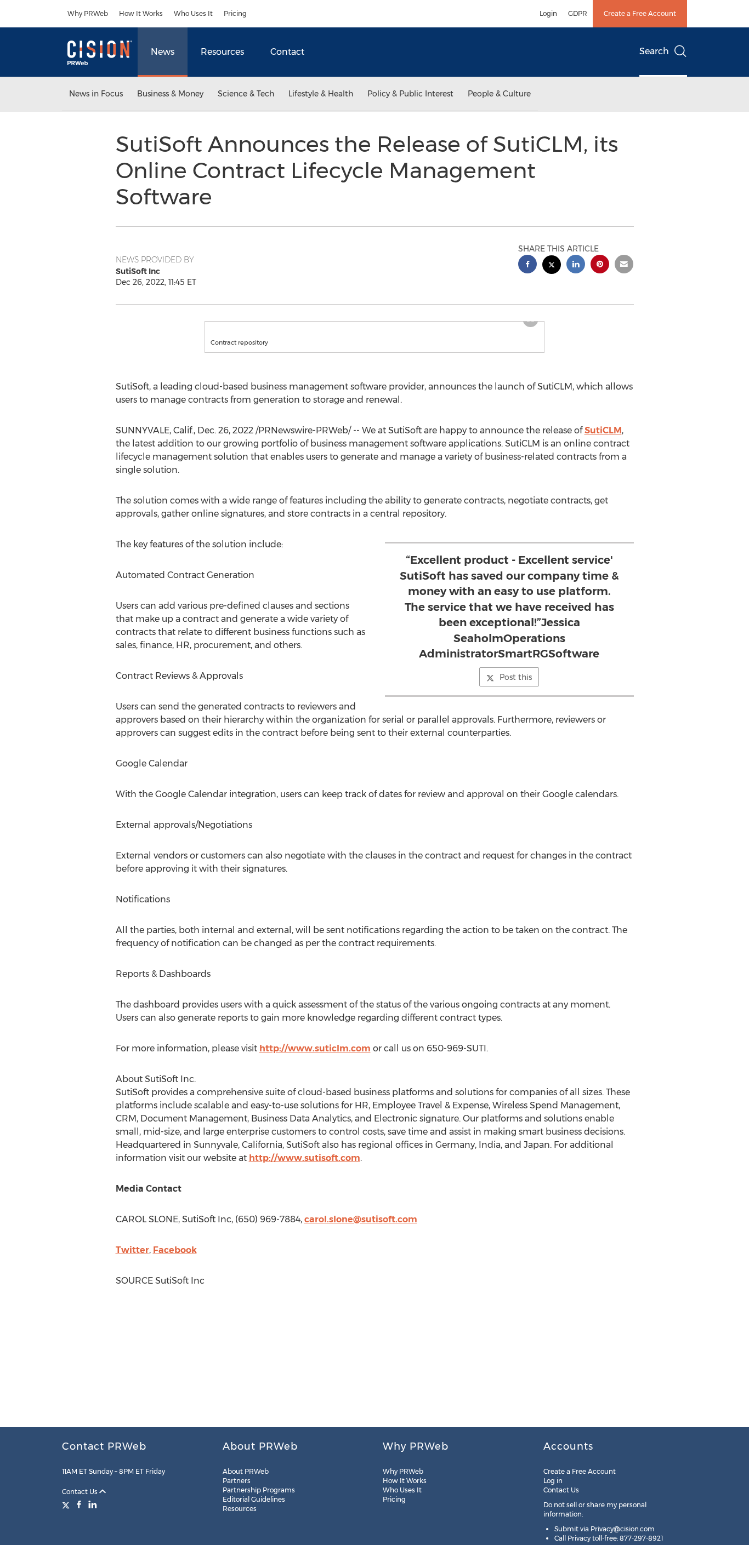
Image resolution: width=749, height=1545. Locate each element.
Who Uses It (193, 13)
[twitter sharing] (551, 266)
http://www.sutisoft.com (304, 1169)
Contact (287, 52)
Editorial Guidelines (254, 1499)
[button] (374, 327)
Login (548, 13)
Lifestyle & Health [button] (320, 94)
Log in (553, 1481)
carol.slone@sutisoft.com (360, 1230)
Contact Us (80, 1491)
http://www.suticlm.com (315, 1059)
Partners (237, 1481)
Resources (222, 52)
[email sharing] (624, 265)
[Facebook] (79, 1504)
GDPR (577, 13)
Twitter (132, 1261)
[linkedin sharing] (575, 265)
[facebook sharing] (527, 265)
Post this (516, 688)
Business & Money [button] (170, 94)
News (162, 52)
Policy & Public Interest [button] (410, 94)
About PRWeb (246, 1471)
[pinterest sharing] (600, 265)
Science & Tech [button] (246, 94)
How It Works (141, 13)
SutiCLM (603, 441)
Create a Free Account (640, 13)
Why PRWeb (87, 13)
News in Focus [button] (96, 94)
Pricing (235, 13)
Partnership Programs (259, 1490)
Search (654, 51)
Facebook (175, 1261)
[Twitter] (67, 1504)
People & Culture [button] (499, 94)
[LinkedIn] (93, 1504)
